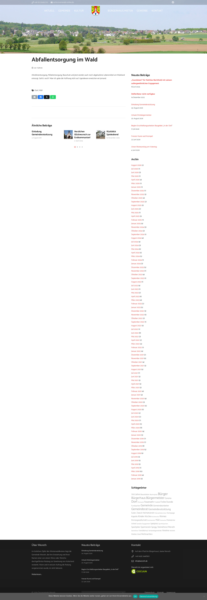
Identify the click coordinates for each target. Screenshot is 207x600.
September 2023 (137, 278)
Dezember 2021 (137, 354)
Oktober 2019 (136, 446)
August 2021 (136, 369)
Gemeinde (147, 505)
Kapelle (134, 516)
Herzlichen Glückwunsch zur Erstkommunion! (82, 134)
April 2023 (135, 296)
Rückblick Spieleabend (112, 133)
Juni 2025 (134, 209)
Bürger (163, 494)
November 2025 (137, 194)
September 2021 (137, 365)
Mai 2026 (134, 176)
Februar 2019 (136, 475)
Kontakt (160, 592)
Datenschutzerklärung (148, 596)
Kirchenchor (155, 516)
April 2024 (135, 252)
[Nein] (204, 596)
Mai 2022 (134, 336)
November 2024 (137, 227)
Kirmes (163, 516)
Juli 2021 (134, 373)
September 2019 (137, 449)
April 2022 (135, 340)
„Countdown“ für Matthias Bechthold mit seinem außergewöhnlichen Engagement (151, 81)
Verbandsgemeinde (155, 530)
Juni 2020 (135, 416)
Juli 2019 (134, 457)
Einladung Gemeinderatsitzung (143, 104)
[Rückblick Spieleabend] (100, 134)
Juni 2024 (134, 245)
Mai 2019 (134, 464)
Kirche (148, 516)
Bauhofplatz (153, 494)
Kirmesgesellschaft (139, 520)
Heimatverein (148, 513)
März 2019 (135, 471)
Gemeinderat (139, 509)
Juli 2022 (134, 329)
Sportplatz (135, 527)
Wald (139, 534)
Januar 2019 (135, 478)
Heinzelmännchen (160, 513)
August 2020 (136, 409)
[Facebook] (173, 2)
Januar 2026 (136, 187)
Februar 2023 (136, 303)
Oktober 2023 (136, 274)
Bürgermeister (155, 498)
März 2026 (135, 183)
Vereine (165, 530)
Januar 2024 (136, 263)
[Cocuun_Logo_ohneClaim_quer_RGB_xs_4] (144, 571)
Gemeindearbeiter (161, 505)
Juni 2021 (134, 376)
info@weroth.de (141, 561)
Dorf (36, 90)
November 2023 (137, 271)
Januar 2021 (135, 395)
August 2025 (136, 205)
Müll (41, 90)
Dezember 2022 (137, 311)
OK (135, 596)
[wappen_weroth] (96, 11)
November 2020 (137, 398)
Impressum (171, 592)
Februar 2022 (136, 347)
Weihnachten (146, 534)
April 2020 (135, 424)
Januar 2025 (136, 223)
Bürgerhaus (138, 498)
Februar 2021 (136, 391)
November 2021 (137, 358)
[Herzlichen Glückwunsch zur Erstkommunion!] (68, 134)
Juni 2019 (134, 460)
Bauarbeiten (145, 494)
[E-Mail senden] (34, 97)
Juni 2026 (134, 172)
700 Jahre (135, 494)
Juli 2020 (134, 413)
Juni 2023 (134, 289)
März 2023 (135, 300)
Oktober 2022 (136, 318)
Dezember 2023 (137, 267)
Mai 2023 (134, 292)
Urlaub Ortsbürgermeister (141, 115)
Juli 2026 (134, 168)
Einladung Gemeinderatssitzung (42, 133)
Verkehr (172, 530)
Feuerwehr (149, 502)
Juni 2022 (134, 333)
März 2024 (135, 256)
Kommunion (151, 520)
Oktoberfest (163, 520)
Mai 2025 (134, 212)
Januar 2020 (136, 435)
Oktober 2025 (136, 198)
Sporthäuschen (163, 523)
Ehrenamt (141, 502)
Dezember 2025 (137, 190)
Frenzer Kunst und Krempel (142, 136)
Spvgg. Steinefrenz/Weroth (163, 527)
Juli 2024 (134, 241)
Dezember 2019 (137, 438)
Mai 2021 (134, 380)
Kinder (141, 516)
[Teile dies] (40, 97)
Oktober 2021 (136, 362)
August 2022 (136, 325)
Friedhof (157, 502)
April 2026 (135, 179)
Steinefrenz (134, 530)
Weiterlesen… (37, 574)
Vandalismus (143, 530)
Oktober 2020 (136, 402)
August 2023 (136, 282)
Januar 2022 (136, 351)
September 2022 (137, 322)
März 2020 (135, 427)
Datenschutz (150, 592)
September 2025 (137, 201)
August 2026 (136, 165)
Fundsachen (135, 505)
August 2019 (136, 453)
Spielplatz (154, 523)
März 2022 (135, 344)
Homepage (171, 513)
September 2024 (137, 234)
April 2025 (135, 216)
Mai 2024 (134, 249)
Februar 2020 (136, 431)
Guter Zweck (136, 513)
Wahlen (134, 534)
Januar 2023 (136, 307)
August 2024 (136, 238)
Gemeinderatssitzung (159, 509)
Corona (168, 498)
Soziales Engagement (143, 523)
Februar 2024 (136, 260)
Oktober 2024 (136, 231)
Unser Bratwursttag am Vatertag (144, 146)
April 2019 (135, 467)
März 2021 (135, 387)
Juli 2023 (134, 285)
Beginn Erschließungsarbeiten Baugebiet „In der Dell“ (151, 125)
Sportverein (146, 527)
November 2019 (137, 442)
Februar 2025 (136, 220)
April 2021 (135, 384)
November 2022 (137, 314)
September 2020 (137, 405)
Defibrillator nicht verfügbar (143, 94)
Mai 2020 (135, 420)
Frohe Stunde (167, 502)
